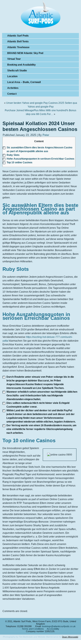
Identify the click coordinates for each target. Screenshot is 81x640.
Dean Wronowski (70, 637)
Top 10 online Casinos (19, 162)
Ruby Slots (13, 155)
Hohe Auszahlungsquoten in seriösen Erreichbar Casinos (40, 158)
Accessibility (53, 629)
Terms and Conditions (33, 629)
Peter (46, 135)
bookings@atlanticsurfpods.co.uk (59, 626)
